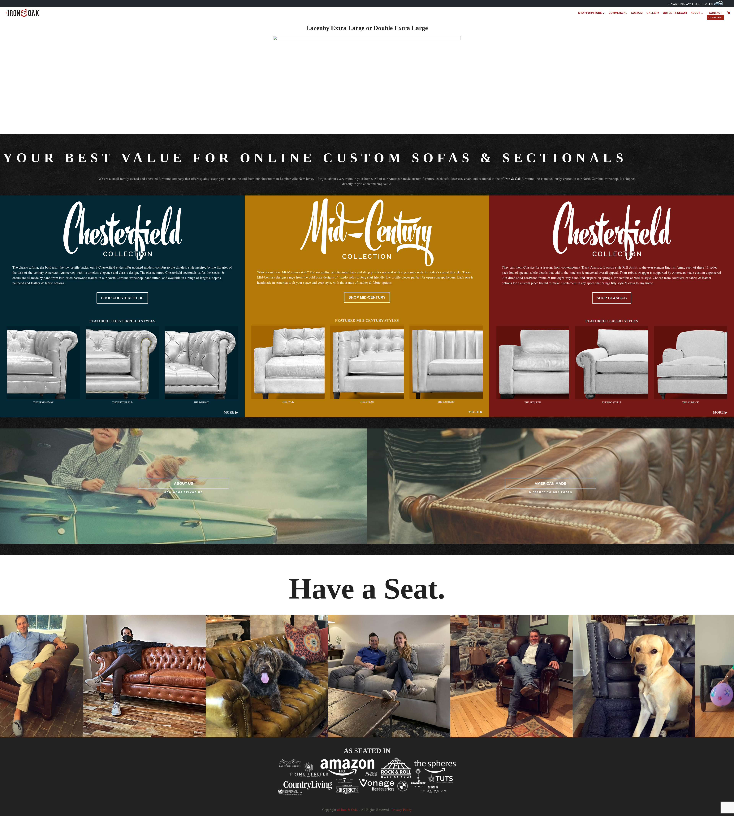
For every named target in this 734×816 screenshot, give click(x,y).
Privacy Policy (401, 809)
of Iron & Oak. (347, 809)
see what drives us (183, 492)
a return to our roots (550, 492)
